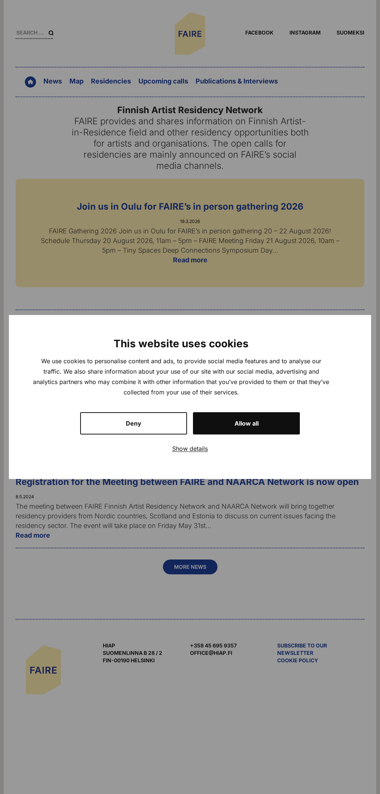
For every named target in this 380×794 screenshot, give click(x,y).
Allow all (247, 423)
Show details (190, 448)
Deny (133, 423)
